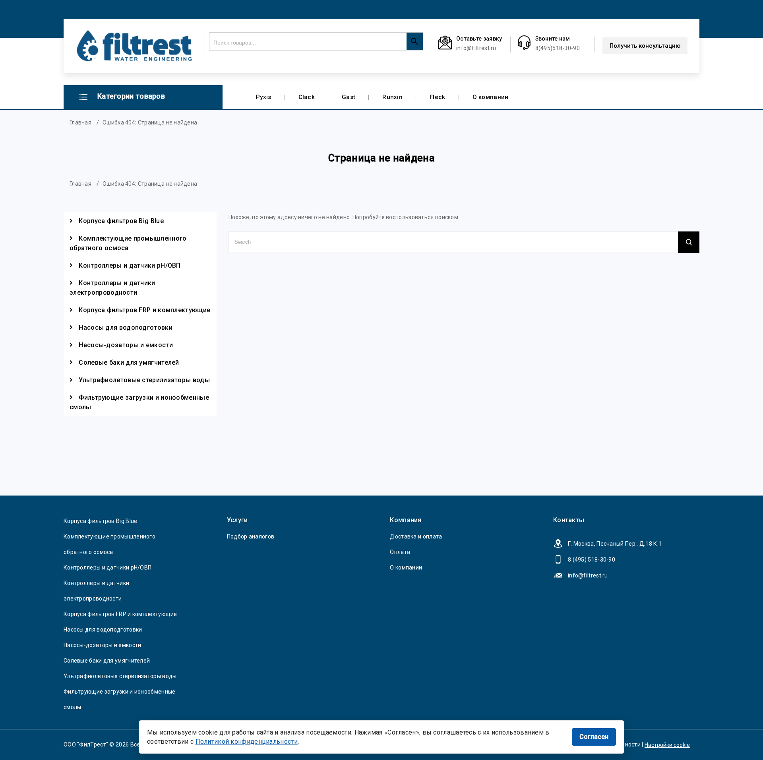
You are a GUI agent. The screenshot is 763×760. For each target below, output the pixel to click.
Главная (80, 122)
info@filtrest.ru (476, 48)
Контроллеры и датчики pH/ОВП (129, 265)
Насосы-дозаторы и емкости (126, 345)
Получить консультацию (645, 45)
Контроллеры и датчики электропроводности (112, 287)
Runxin (392, 97)
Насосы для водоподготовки (125, 327)
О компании (491, 97)
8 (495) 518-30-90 (591, 559)
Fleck (437, 97)
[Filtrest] (134, 46)
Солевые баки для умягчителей (129, 362)
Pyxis (263, 97)
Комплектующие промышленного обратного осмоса (128, 243)
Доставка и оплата (416, 536)
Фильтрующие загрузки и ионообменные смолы (139, 402)
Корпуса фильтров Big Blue (121, 221)
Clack (306, 97)
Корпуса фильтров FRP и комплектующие (144, 310)
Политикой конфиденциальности (247, 741)
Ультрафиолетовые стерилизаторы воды (144, 380)
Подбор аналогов (251, 536)
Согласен (593, 737)
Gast (348, 97)
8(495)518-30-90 (557, 48)
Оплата (400, 552)
